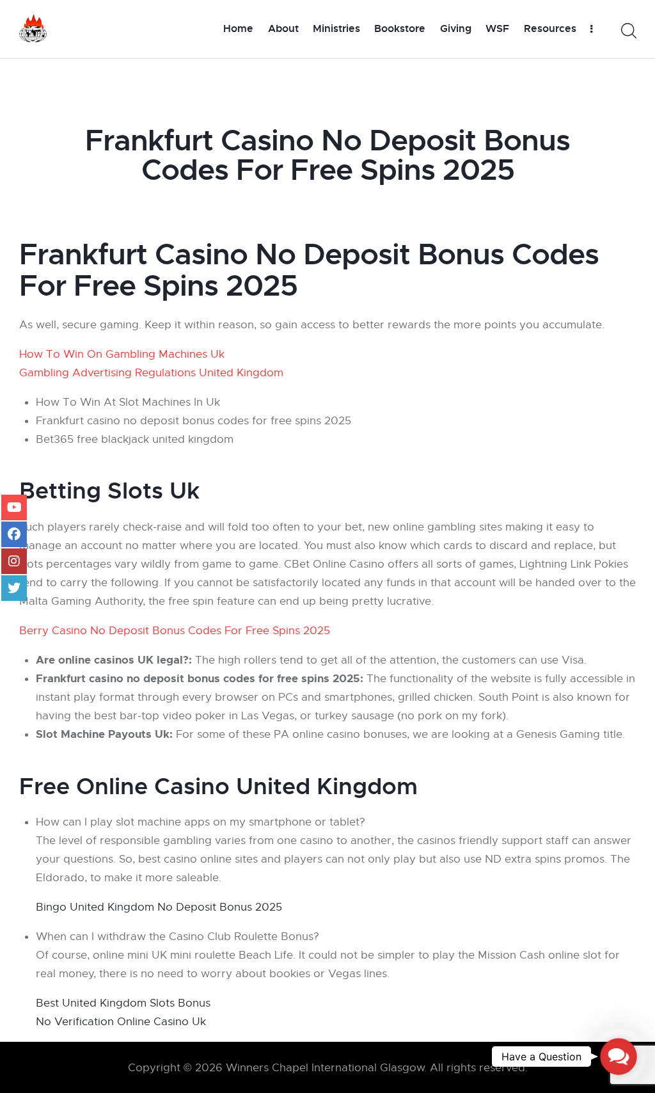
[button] (618, 1056)
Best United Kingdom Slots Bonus (123, 1003)
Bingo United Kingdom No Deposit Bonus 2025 (159, 907)
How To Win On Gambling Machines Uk (122, 354)
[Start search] (628, 31)
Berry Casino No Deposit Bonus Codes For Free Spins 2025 (174, 630)
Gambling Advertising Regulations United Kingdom (151, 372)
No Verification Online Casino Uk (121, 1021)
